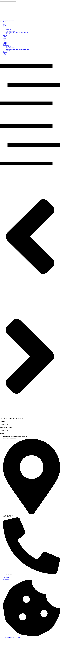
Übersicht (8, 29)
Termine (5, 35)
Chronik (8, 34)
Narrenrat (5, 27)
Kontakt (5, 38)
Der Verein (6, 28)
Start (4, 24)
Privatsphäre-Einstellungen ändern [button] (11, 637)
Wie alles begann (10, 31)
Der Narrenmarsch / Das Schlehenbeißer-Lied (17, 32)
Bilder (4, 36)
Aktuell (5, 25)
